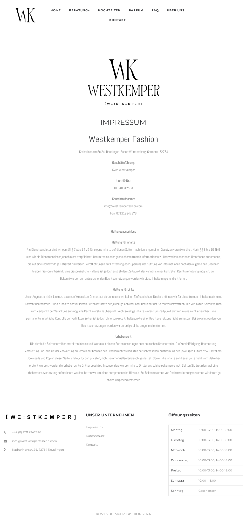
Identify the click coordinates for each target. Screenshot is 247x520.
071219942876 (126, 213)
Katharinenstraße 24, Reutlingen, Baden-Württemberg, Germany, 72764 (123, 152)
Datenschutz (95, 436)
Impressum (94, 427)
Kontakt (92, 444)
